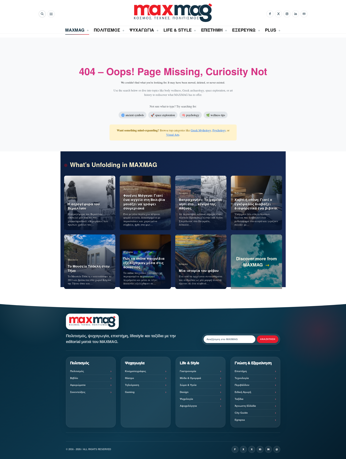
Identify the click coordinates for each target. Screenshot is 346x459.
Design (184, 392)
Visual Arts (172, 134)
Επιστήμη (241, 371)
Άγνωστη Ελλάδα (245, 405)
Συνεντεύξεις (77, 392)
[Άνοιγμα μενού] (51, 13)
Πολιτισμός (77, 371)
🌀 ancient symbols (132, 115)
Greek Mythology (201, 130)
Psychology (219, 130)
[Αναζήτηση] (42, 14)
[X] (278, 13)
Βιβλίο (74, 378)
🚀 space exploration (163, 115)
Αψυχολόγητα (188, 405)
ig (260, 449)
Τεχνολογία (242, 378)
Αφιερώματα (78, 384)
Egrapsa (240, 419)
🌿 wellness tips (215, 115)
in (268, 449)
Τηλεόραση (132, 384)
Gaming (130, 392)
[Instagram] (287, 13)
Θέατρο (129, 378)
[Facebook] (269, 13)
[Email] (304, 13)
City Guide (241, 412)
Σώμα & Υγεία (188, 384)
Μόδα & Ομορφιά (190, 378)
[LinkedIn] (295, 13)
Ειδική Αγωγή (243, 392)
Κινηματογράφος (135, 371)
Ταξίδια (239, 398)
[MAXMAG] (173, 12)
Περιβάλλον (242, 384)
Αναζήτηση (267, 339)
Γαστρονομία (188, 371)
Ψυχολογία (186, 398)
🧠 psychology (190, 115)
